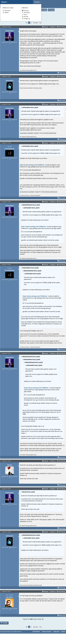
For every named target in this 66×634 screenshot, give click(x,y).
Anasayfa (26, 10)
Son (40, 23)
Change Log (27, 18)
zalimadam (9, 80)
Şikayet (53, 27)
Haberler (6, 12)
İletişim (63, 631)
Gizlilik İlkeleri (36, 631)
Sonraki (35, 23)
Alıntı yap (62, 73)
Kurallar (44, 10)
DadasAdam (9, 31)
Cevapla (5, 623)
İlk (26, 23)
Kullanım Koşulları (46, 631)
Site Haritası (27, 12)
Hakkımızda (56, 631)
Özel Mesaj (61, 27)
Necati (9, 465)
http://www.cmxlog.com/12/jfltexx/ (32, 165)
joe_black (9, 597)
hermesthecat (9, 149)
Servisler (26, 16)
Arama (25, 14)
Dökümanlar (7, 10)
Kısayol (46, 27)
